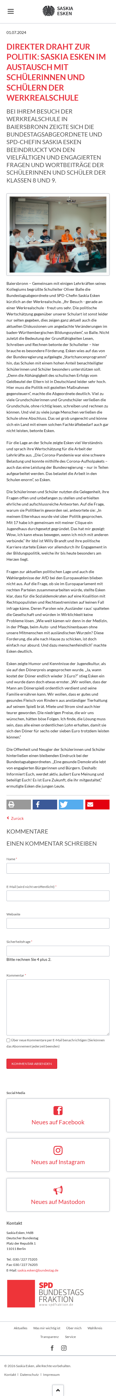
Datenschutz (29, 1374)
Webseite (13, 914)
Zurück (17, 818)
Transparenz (49, 1337)
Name (13, 859)
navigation (11, 11)
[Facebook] (52, 1348)
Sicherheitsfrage (19, 941)
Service (70, 1337)
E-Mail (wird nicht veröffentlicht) (31, 886)
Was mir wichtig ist (46, 1328)
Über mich (74, 1328)
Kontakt (10, 1374)
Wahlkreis (95, 1328)
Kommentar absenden (32, 1064)
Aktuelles (20, 1328)
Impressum (51, 1374)
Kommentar (16, 975)
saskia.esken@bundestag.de (37, 1270)
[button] (18, 804)
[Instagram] (64, 1348)
